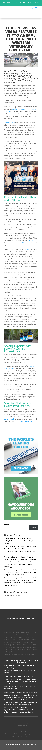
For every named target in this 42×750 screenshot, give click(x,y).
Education (22, 618)
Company (15, 618)
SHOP (30, 2)
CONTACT (37, 2)
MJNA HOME (10, 2)
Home (9, 618)
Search (6, 524)
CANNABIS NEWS (21, 2)
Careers (29, 618)
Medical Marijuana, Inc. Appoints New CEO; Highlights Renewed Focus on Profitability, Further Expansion (20, 540)
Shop (33, 618)
